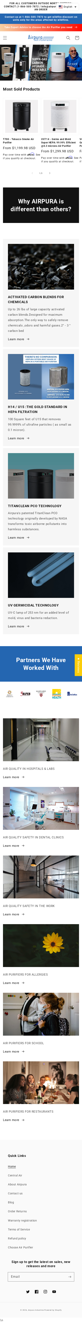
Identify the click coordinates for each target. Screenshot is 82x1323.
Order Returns (17, 1211)
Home (12, 1166)
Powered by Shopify (53, 1310)
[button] (5, 38)
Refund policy (17, 1238)
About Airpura (17, 1184)
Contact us (15, 1193)
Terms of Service (19, 1229)
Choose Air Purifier (20, 1247)
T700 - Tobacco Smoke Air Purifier (18, 141)
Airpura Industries (36, 1310)
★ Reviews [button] (78, 665)
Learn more (16, 339)
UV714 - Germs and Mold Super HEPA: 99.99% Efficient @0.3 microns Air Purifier (58, 142)
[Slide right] (49, 173)
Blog (11, 1202)
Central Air (15, 1175)
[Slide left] (32, 173)
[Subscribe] (69, 1276)
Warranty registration (22, 1220)
